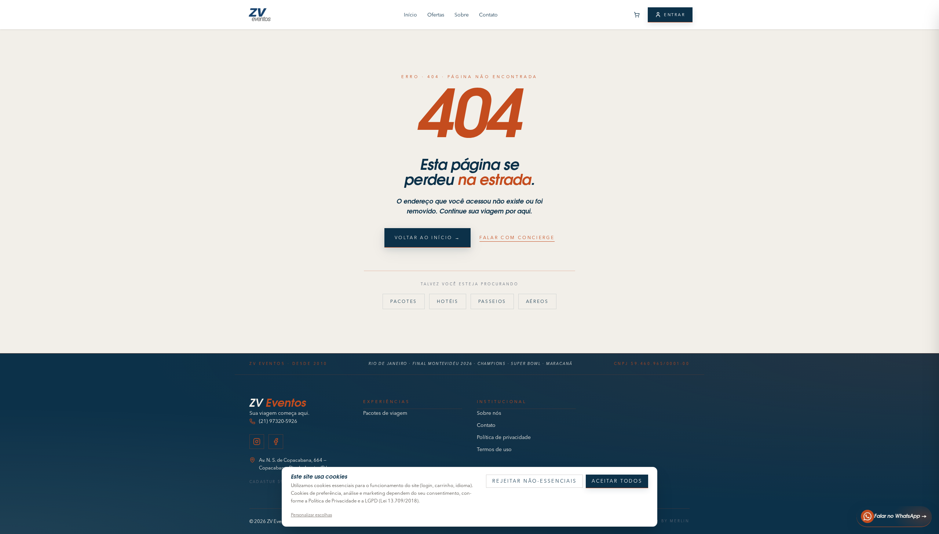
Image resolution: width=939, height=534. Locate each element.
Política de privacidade (504, 437)
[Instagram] (256, 441)
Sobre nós (489, 413)
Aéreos (537, 301)
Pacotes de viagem (385, 413)
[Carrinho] (637, 15)
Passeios (492, 301)
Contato (488, 14)
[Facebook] (275, 441)
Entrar (674, 14)
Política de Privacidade (332, 501)
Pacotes (403, 301)
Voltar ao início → (427, 237)
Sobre (461, 14)
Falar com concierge (517, 237)
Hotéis (447, 301)
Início (410, 14)
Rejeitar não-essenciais (534, 481)
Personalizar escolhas (311, 514)
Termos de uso (494, 449)
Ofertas (435, 14)
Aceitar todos (617, 481)
